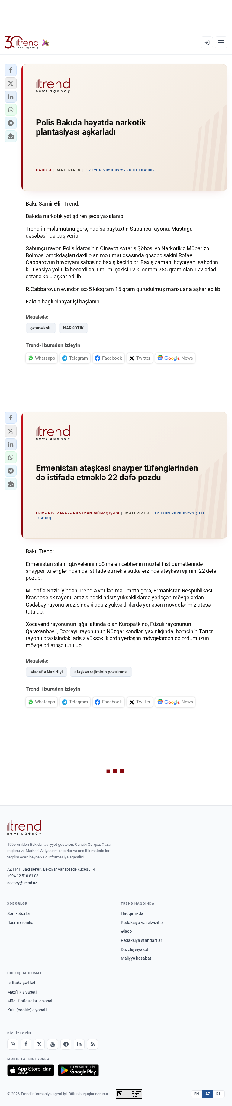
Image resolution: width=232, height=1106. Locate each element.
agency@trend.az (22, 883)
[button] (10, 70)
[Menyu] (221, 42)
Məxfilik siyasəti (22, 992)
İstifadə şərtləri (21, 983)
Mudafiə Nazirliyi (46, 672)
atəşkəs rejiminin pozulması (101, 672)
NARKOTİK (73, 328)
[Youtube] (52, 1044)
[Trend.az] (27, 42)
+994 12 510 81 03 (22, 876)
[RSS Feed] (92, 1044)
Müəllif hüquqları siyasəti (30, 1000)
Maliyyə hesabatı (136, 958)
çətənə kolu (41, 328)
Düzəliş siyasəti (135, 949)
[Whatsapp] (12, 1044)
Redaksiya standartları (142, 940)
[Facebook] (26, 1044)
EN (196, 1094)
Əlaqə (126, 931)
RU (218, 1094)
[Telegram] (65, 1044)
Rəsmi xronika (20, 922)
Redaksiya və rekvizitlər (142, 922)
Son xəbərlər (18, 913)
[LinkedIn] (79, 1044)
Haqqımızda (132, 913)
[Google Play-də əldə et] (78, 1070)
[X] (39, 1044)
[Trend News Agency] (24, 827)
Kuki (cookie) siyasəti (27, 1009)
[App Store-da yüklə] (30, 1070)
